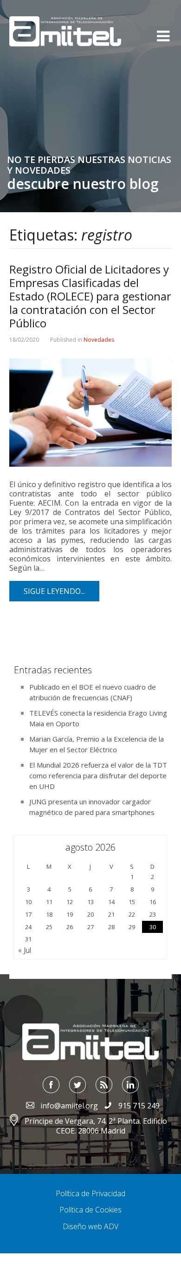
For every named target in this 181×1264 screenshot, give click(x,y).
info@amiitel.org (69, 1106)
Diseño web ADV (90, 1226)
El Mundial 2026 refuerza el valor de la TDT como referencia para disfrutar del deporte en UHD (98, 775)
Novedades (99, 340)
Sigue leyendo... (54, 591)
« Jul (24, 950)
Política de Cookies (90, 1210)
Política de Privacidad (90, 1193)
